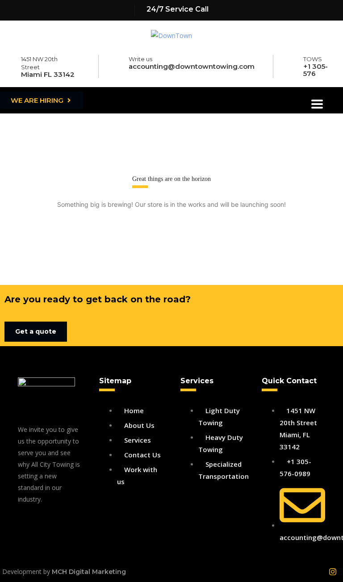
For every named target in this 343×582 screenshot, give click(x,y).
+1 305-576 (315, 70)
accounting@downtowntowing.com (192, 66)
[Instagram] (333, 572)
